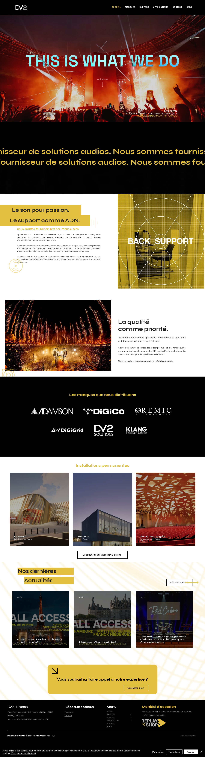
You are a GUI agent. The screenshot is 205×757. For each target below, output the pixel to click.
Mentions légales (188, 735)
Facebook (69, 712)
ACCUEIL (110, 711)
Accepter (191, 751)
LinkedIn (68, 716)
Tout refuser (174, 751)
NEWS (109, 727)
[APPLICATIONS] (130, 720)
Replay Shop (160, 711)
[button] (130, 7)
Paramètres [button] (157, 751)
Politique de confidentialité (23, 753)
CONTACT (111, 723)
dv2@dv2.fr (43, 719)
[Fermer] (201, 752)
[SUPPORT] (130, 717)
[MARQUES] (130, 714)
